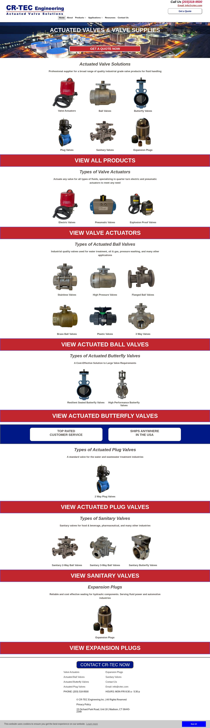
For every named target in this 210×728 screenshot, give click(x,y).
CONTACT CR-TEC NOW (105, 664)
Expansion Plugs (114, 672)
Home (62, 17)
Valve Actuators (71, 672)
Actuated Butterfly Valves (76, 682)
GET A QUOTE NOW (105, 49)
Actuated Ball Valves (74, 677)
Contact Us (123, 17)
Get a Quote (185, 11)
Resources (110, 17)
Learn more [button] (92, 724)
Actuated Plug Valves (74, 687)
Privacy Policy (83, 704)
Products (80, 17)
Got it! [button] (194, 724)
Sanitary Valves (113, 677)
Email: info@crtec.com (190, 5)
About (70, 17)
